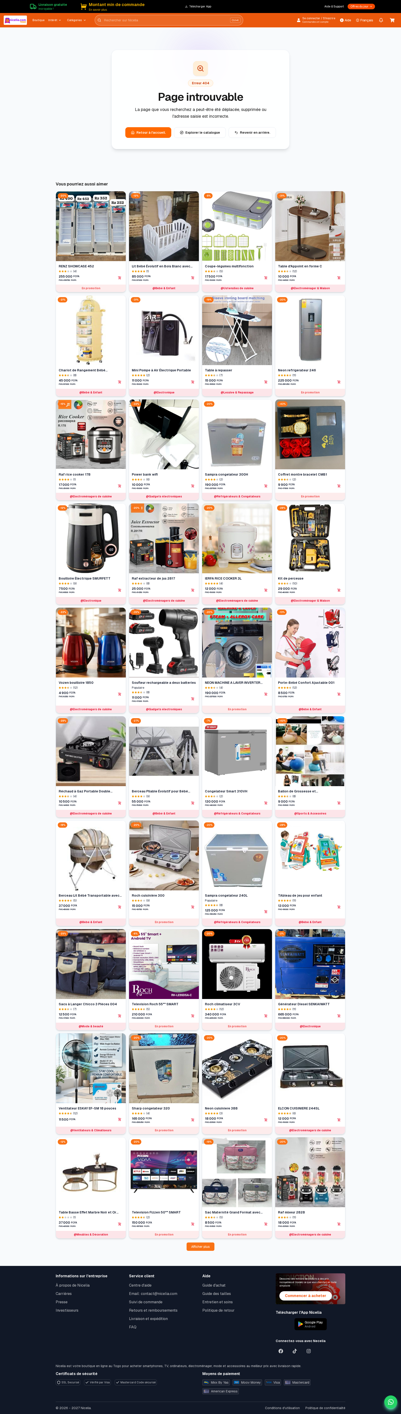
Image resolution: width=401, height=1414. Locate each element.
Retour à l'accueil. (151, 132)
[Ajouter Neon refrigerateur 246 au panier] (339, 382)
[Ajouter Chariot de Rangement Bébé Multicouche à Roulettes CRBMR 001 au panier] (119, 382)
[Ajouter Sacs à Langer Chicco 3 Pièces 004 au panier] (119, 1016)
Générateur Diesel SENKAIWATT (304, 1004)
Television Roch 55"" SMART (155, 1004)
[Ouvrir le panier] (392, 20)
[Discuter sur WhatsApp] (390, 1401)
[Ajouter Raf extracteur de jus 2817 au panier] (193, 590)
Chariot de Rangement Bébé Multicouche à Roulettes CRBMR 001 (88, 370)
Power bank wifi (145, 474)
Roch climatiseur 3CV (222, 1004)
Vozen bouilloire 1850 (76, 683)
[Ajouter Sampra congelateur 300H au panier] (266, 486)
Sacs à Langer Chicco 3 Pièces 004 (88, 1004)
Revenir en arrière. (255, 132)
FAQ (132, 1327)
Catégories (74, 20)
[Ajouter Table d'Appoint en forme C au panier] (339, 278)
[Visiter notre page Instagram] (309, 1351)
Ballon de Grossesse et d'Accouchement (297, 791)
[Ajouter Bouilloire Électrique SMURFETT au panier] (119, 590)
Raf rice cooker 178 (75, 474)
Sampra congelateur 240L (226, 895)
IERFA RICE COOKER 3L (223, 578)
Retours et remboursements (153, 1310)
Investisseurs (67, 1310)
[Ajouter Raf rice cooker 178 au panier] (119, 486)
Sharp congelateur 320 (151, 1108)
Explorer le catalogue (202, 132)
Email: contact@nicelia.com (153, 1293)
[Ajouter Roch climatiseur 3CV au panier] (266, 1016)
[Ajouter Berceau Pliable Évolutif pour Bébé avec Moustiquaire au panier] (193, 803)
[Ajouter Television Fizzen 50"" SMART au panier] (193, 1224)
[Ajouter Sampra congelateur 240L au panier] (266, 911)
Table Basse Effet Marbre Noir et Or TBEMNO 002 (87, 1212)
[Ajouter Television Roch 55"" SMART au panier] (193, 1016)
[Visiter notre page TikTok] (295, 1351)
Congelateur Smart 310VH (226, 791)
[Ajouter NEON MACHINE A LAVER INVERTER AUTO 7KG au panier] (266, 694)
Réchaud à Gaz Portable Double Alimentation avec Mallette (84, 791)
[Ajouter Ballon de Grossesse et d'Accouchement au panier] (339, 803)
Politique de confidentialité (325, 1408)
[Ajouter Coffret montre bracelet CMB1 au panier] (339, 486)
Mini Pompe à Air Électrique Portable (161, 370)
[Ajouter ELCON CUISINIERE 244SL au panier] (339, 1120)
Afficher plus (200, 1247)
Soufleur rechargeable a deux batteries (164, 683)
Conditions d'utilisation (282, 1408)
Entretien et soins (217, 1302)
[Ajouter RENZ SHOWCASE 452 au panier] (119, 278)
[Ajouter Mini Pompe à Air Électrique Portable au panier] (193, 382)
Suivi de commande (145, 1302)
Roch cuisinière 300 (148, 895)
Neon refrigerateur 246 (297, 370)
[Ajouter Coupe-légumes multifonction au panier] (266, 278)
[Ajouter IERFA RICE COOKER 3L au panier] (266, 590)
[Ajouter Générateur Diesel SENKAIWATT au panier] (339, 1016)
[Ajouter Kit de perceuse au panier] (339, 590)
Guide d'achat (214, 1285)
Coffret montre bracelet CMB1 (302, 474)
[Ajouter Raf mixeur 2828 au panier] (339, 1224)
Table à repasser (218, 370)
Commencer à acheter (305, 1295)
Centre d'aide (140, 1285)
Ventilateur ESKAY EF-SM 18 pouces (87, 1108)
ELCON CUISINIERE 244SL (299, 1108)
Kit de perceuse (291, 578)
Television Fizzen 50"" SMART (156, 1212)
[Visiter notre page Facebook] (281, 1351)
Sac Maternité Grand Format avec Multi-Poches (232, 1212)
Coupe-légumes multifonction (229, 266)
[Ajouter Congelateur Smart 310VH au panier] (266, 803)
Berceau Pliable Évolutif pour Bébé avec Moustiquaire (160, 791)
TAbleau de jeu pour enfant (300, 895)
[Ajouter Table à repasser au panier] (266, 382)
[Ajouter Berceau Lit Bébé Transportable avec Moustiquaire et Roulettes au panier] (119, 907)
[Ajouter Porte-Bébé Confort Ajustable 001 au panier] (339, 694)
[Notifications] (381, 20)
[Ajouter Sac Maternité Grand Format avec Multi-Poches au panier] (266, 1224)
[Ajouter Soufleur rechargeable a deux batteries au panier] (193, 699)
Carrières (64, 1293)
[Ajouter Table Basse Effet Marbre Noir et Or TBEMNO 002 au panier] (119, 1224)
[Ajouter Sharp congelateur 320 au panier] (193, 1120)
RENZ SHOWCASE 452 (76, 266)
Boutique (38, 20)
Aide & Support (334, 6)
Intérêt (52, 20)
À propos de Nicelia (73, 1285)
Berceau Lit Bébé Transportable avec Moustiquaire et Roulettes (89, 895)
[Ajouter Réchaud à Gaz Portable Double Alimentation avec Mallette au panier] (119, 803)
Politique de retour (218, 1310)
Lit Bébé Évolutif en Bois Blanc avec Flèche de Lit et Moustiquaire (161, 266)
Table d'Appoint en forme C (300, 266)
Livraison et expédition (148, 1318)
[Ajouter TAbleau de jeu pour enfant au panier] (339, 907)
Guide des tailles (216, 1293)
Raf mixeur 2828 (291, 1212)
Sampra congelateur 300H (226, 474)
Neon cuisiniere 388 (221, 1108)
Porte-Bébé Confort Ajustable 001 (306, 683)
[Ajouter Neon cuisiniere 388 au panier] (266, 1120)
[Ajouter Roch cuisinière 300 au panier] (193, 907)
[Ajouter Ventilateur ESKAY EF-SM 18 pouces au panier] (119, 1119)
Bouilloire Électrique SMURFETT (84, 578)
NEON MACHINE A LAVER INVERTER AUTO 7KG (232, 683)
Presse (62, 1302)
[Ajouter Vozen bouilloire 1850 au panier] (119, 694)
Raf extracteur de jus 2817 (153, 578)
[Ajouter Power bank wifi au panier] (193, 486)
